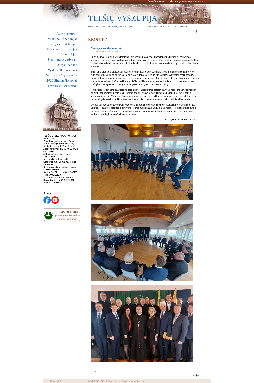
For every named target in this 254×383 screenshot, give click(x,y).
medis (161, 26)
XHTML (52, 381)
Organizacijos (67, 65)
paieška (183, 26)
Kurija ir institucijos (63, 44)
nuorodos (172, 26)
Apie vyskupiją (66, 33)
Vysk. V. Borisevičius (62, 70)
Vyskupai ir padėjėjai (62, 38)
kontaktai (151, 26)
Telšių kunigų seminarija (180, 1)
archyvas (129, 26)
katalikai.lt (200, 1)
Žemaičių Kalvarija (156, 1)
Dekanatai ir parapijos (62, 49)
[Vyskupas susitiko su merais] (142, 199)
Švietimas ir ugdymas (62, 59)
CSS (59, 381)
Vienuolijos (69, 54)
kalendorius (93, 26)
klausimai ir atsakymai (112, 26)
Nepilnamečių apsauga (61, 75)
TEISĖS (91, 381)
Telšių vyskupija (113, 381)
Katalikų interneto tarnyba (133, 381)
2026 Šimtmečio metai (61, 80)
